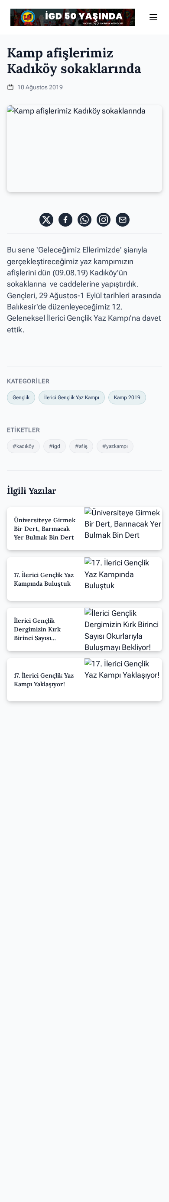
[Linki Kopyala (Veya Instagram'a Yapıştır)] (103, 220)
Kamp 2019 (127, 397)
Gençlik (21, 397)
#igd (54, 446)
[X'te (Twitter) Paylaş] (46, 220)
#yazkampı (115, 446)
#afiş (81, 446)
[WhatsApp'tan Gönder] (84, 220)
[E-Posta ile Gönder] (123, 220)
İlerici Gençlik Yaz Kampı (71, 397)
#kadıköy (23, 446)
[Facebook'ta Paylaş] (65, 220)
